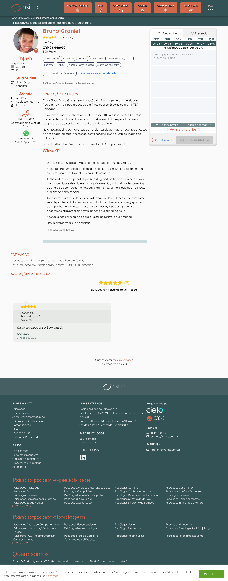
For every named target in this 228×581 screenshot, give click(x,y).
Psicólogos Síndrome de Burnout (134, 502)
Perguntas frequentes (25, 454)
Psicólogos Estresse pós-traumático (34, 498)
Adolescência (51, 58)
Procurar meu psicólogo (26, 463)
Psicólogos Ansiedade (26, 487)
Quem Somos (20, 413)
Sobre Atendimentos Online (28, 417)
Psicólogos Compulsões (78, 491)
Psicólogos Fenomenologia (80, 524)
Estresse (49, 64)
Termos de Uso (21, 433)
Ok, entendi (211, 574)
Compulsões (97, 58)
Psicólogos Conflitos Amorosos (133, 491)
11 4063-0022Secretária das (25, 122)
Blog (15, 429)
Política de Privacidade (25, 437)
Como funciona (21, 425)
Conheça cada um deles (111, 561)
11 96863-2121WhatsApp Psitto (25, 140)
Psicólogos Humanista (179, 524)
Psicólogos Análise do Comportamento (36, 524)
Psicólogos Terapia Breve (129, 535)
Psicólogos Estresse (177, 495)
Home (14, 17)
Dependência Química (120, 58)
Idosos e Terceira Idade (81, 64)
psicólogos (125, 360)
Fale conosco (20, 450)
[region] (114, 573)
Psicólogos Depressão (26, 495)
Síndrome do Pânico (108, 64)
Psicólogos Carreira (126, 487)
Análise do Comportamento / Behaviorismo (68, 83)
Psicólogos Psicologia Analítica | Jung (188, 528)
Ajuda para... (19, 466)
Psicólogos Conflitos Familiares (184, 491)
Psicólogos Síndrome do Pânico (184, 502)
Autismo (82, 58)
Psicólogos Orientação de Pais (133, 498)
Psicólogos (24, 17)
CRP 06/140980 (54, 48)
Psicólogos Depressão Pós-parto (83, 495)
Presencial (201, 33)
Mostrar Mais (23, 506)
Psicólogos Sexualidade (78, 502)
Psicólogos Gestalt (125, 524)
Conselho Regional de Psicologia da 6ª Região (106, 421)
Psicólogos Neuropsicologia (80, 528)
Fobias (61, 64)
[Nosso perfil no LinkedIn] (83, 457)
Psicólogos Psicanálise (128, 528)
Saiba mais (52, 575)
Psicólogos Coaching (25, 491)
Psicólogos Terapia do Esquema (184, 535)
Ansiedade (68, 58)
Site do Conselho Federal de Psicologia (102, 425)
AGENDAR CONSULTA (194, 140)
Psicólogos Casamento (179, 487)
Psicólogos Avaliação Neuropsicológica (87, 487)
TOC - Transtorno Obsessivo (59, 73)
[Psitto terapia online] (115, 386)
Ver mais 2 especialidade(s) (99, 73)
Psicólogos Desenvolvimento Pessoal (136, 495)
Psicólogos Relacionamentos (183, 498)
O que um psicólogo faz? (27, 458)
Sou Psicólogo (87, 438)
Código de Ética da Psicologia (97, 409)
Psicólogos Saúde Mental (28, 502)
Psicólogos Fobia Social (77, 498)
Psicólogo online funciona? (28, 421)
